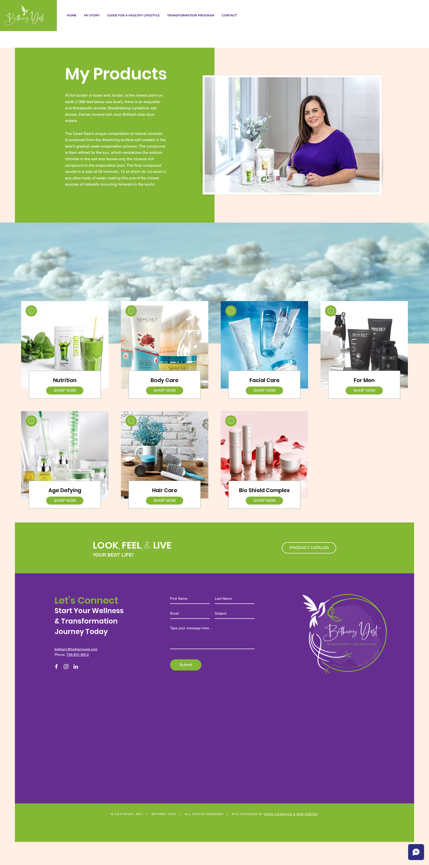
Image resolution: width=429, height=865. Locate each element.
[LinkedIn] (75, 666)
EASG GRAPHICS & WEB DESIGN (291, 814)
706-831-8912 (78, 655)
